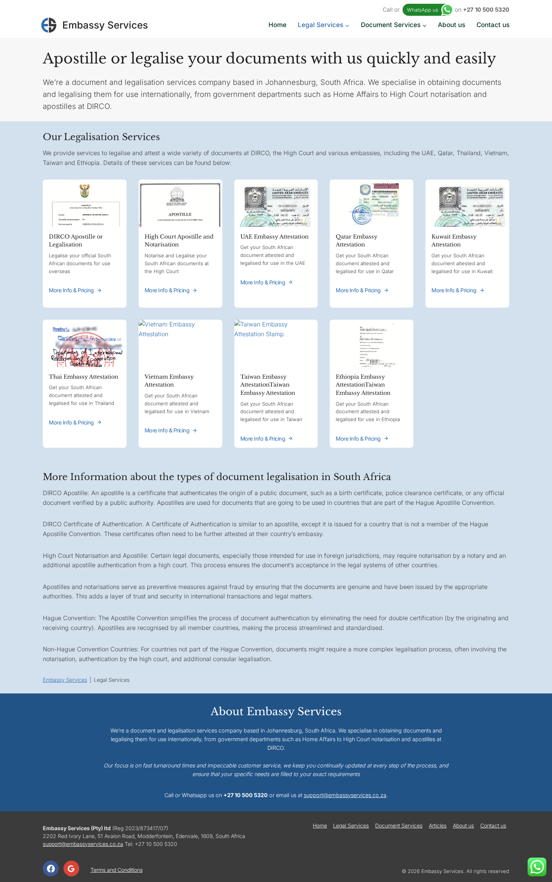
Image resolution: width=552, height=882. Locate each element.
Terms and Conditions (116, 870)
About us (451, 25)
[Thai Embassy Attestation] (85, 384)
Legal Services (351, 825)
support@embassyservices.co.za (345, 795)
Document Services (398, 825)
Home (277, 25)
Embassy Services (65, 680)
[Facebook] (51, 868)
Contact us (493, 25)
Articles (437, 825)
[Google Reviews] (71, 868)
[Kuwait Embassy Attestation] (467, 244)
